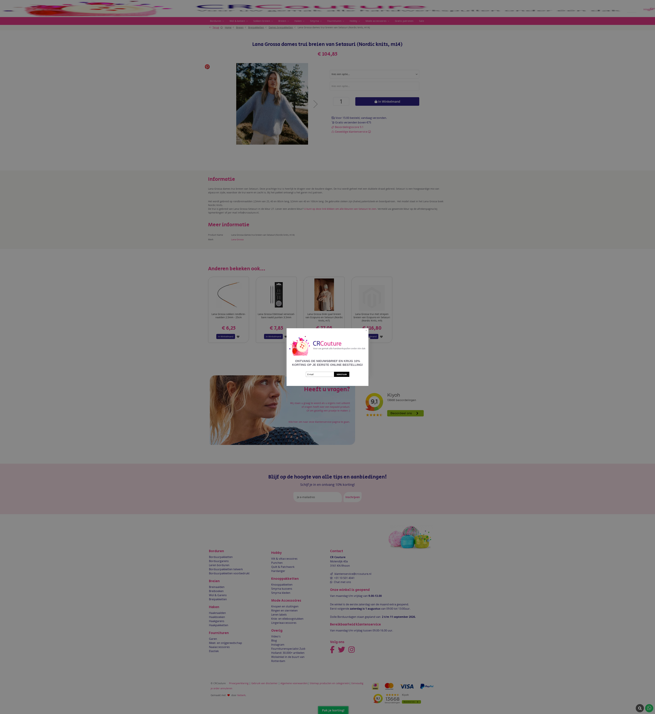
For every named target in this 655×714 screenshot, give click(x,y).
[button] (640, 708)
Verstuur (342, 374)
